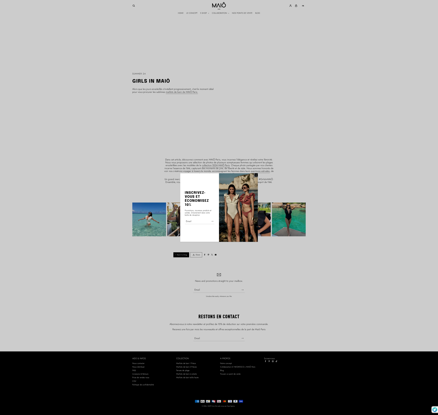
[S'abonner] (212, 221)
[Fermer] (256, 175)
